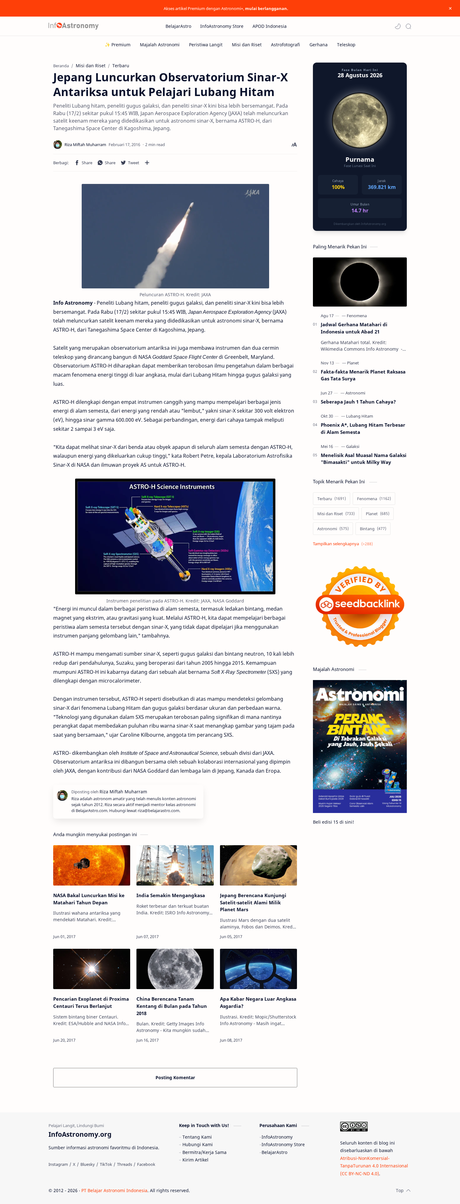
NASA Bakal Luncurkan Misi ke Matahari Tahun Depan (89, 899)
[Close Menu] (450, 8)
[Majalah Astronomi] (160, 44)
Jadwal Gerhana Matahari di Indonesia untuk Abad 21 (354, 328)
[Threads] (124, 1164)
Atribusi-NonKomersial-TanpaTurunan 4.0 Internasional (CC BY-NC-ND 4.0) (374, 1165)
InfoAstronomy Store (283, 1144)
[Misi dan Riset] (247, 44)
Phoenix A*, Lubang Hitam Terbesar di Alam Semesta (363, 428)
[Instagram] (58, 1164)
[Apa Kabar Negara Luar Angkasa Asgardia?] (258, 969)
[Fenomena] (357, 315)
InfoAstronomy (277, 1137)
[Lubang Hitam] (359, 416)
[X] (74, 1164)
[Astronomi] (355, 393)
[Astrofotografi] (285, 44)
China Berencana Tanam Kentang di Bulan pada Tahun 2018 (171, 1006)
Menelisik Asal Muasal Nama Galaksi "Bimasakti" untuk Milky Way (363, 458)
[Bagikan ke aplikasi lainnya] (147, 162)
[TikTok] (106, 1164)
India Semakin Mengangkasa (170, 895)
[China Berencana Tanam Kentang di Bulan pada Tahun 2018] (174, 969)
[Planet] (353, 363)
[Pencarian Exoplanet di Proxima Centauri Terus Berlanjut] (91, 969)
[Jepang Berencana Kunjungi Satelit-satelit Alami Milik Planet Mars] (258, 865)
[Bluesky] (87, 1164)
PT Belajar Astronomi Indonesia (114, 1190)
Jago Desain (232, 1190)
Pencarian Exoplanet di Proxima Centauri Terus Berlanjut (91, 1002)
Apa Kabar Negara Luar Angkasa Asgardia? (258, 1002)
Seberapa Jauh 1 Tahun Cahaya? (358, 402)
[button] (397, 26)
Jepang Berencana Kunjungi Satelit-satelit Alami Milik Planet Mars (253, 902)
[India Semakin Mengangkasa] (174, 865)
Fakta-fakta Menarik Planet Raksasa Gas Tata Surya (363, 375)
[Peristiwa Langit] (205, 44)
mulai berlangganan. (266, 8)
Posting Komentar (175, 1077)
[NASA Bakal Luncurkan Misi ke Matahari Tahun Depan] (91, 865)
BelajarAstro (274, 1152)
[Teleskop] (346, 44)
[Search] (408, 26)
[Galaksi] (352, 446)
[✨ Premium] (117, 44)
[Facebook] (146, 1164)
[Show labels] (344, 544)
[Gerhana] (318, 44)
